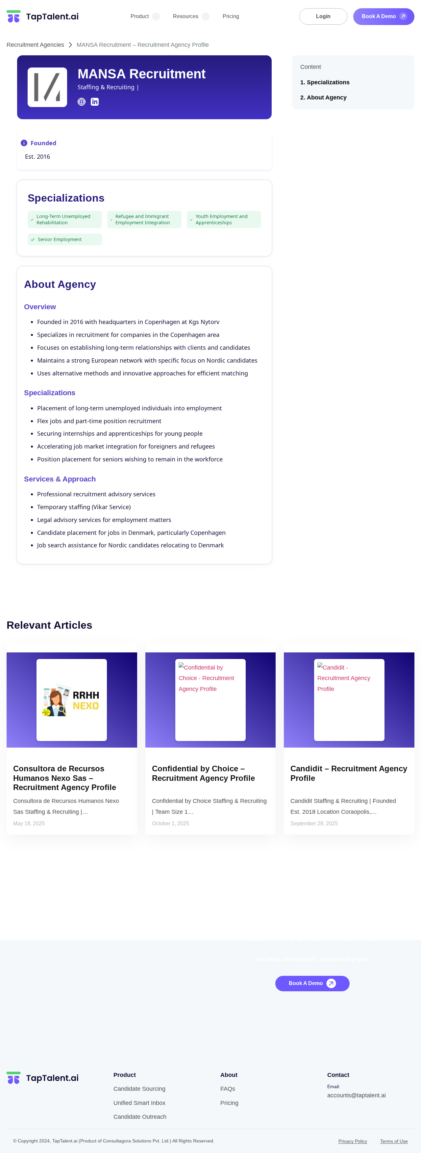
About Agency (327, 97)
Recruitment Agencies (35, 44)
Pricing (231, 16)
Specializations (328, 82)
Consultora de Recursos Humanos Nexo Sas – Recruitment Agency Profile (64, 778)
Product (140, 16)
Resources (185, 16)
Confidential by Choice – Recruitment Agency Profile (203, 773)
